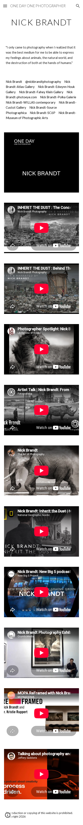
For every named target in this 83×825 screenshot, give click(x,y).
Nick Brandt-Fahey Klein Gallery (41, 92)
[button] (5, 6)
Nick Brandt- (14, 102)
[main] (41, 22)
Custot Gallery (16, 107)
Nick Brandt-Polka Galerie (58, 97)
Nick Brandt (14, 81)
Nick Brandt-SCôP (42, 113)
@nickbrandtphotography (43, 81)
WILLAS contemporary (39, 102)
